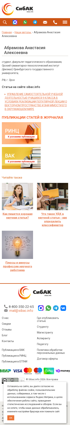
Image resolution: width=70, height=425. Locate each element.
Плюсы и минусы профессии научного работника (17, 266)
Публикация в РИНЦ (14, 355)
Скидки (6, 323)
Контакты (8, 341)
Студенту (43, 326)
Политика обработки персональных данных (51, 351)
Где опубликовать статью (48, 319)
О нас (5, 317)
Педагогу (42, 344)
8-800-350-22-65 (21, 307)
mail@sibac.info (21, 311)
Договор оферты (47, 358)
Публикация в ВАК (13, 349)
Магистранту (45, 332)
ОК (10, 417)
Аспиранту (43, 338)
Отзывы (7, 329)
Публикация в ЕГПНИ (14, 361)
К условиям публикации (21, 136)
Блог (5, 335)
